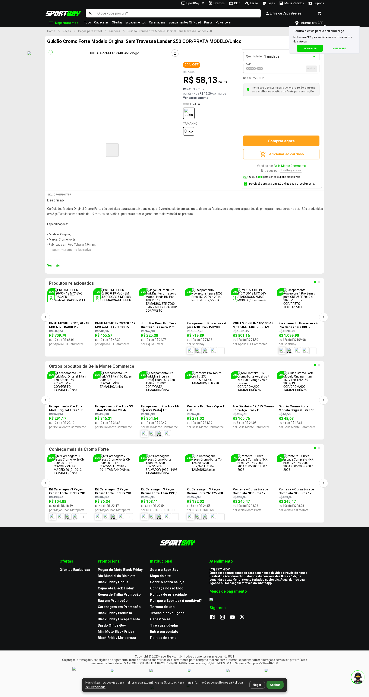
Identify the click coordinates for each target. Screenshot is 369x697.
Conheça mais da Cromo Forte (79, 449)
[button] (112, 150)
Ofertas (117, 22)
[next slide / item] (196, 149)
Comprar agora (281, 141)
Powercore (223, 22)
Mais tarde (339, 48)
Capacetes (101, 22)
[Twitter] (245, 617)
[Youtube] (235, 617)
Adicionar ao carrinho (286, 154)
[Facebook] (214, 617)
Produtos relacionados (71, 283)
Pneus (208, 22)
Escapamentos (136, 22)
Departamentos (66, 23)
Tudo (87, 22)
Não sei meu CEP (253, 78)
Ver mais (53, 265)
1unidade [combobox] (272, 56)
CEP (248, 63)
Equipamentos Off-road (185, 22)
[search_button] (90, 13)
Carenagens (157, 22)
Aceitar (275, 685)
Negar (257, 685)
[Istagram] (225, 617)
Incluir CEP (310, 48)
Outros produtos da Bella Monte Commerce (91, 366)
